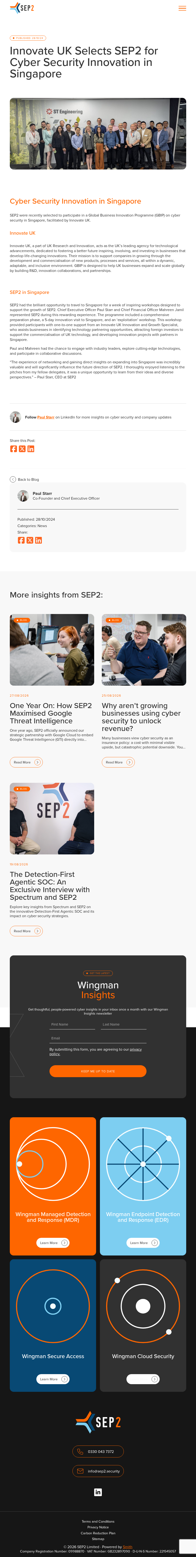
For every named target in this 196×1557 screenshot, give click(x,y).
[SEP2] (22, 12)
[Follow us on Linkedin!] (98, 1492)
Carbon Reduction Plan (98, 1533)
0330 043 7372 (101, 1451)
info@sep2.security (104, 1471)
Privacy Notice (98, 1527)
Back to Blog (28, 479)
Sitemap (98, 1538)
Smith (127, 1546)
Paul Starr (45, 417)
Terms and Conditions (98, 1521)
